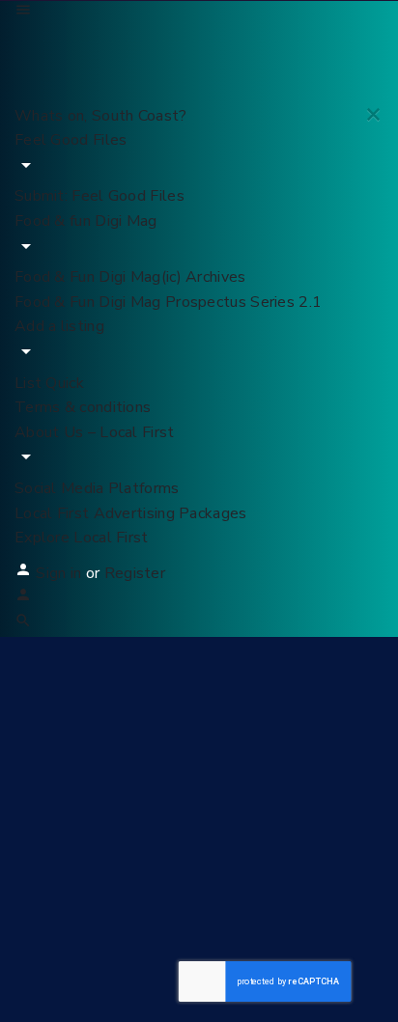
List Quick (49, 383)
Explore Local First (81, 537)
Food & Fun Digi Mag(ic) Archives (130, 277)
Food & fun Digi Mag (85, 221)
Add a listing (59, 326)
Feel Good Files (71, 140)
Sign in (60, 573)
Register (134, 573)
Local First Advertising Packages (130, 513)
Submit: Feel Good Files (99, 196)
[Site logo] (159, 44)
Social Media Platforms (97, 488)
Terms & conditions (82, 407)
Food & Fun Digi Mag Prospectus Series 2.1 (168, 302)
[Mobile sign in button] (23, 598)
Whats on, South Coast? (100, 115)
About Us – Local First (94, 432)
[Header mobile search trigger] (23, 624)
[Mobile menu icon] (199, 14)
